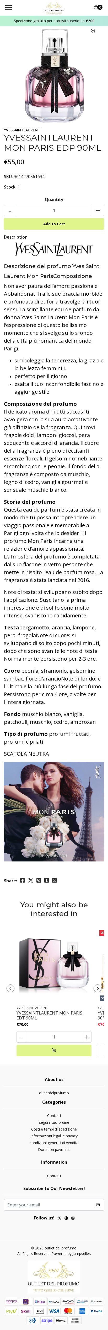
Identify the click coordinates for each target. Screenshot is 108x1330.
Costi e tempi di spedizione (54, 1129)
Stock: (10, 187)
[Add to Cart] (54, 1050)
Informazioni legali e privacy (54, 1135)
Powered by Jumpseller (70, 1253)
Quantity (54, 199)
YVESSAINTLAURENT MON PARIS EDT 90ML (49, 1016)
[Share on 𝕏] (30, 880)
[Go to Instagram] (72, 1218)
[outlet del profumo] (54, 8)
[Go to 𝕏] (59, 1218)
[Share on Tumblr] (46, 880)
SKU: (8, 176)
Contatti (54, 1115)
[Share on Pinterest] (38, 880)
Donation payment (54, 1149)
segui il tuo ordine (54, 1122)
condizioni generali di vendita (54, 1142)
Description (16, 237)
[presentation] (10, 988)
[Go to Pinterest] (66, 1218)
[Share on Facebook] (22, 880)
